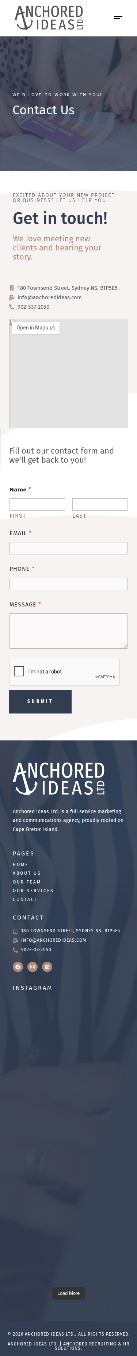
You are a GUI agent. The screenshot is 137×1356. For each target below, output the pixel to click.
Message (25, 604)
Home (20, 864)
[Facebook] (18, 967)
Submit (40, 701)
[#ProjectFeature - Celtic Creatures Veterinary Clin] (68, 1101)
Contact (25, 899)
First (17, 516)
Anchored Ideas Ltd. (50, 1334)
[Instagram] (32, 967)
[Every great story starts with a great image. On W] (68, 1028)
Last (79, 516)
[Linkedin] (47, 967)
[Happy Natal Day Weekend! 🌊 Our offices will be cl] (68, 1247)
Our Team (27, 882)
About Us (27, 873)
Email (20, 533)
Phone (22, 568)
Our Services (33, 890)
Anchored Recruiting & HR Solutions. (92, 1346)
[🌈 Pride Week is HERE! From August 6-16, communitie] (68, 1174)
